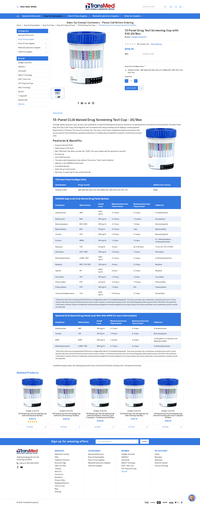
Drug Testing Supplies (53, 16)
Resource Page (60, 463)
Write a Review (156, 44)
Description (58, 113)
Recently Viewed (161, 463)
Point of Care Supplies (78, 16)
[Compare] (175, 7)
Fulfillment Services (62, 460)
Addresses (158, 460)
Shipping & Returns (62, 483)
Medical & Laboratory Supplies (106, 16)
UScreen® (22, 71)
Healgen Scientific (25, 63)
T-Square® (22, 96)
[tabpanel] (32, 403)
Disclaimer (58, 477)
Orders (157, 454)
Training (58, 469)
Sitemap (58, 492)
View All (21, 104)
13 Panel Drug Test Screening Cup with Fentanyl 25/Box (134, 415)
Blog (56, 489)
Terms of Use (60, 486)
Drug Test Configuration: (135, 66)
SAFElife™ (22, 67)
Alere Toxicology (24, 88)
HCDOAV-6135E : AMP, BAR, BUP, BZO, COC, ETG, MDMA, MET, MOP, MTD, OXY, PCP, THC (155, 71)
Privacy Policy (60, 480)
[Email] (82, 103)
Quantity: (128, 76)
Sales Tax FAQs (60, 466)
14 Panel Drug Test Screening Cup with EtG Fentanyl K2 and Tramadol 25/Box (168, 416)
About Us (58, 472)
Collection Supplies (132, 16)
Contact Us (59, 474)
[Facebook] (78, 103)
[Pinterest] (93, 103)
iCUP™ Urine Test (24, 79)
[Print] (85, 103)
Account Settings (161, 466)
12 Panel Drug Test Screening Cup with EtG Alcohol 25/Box (32, 415)
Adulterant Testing (62, 454)
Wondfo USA (22, 100)
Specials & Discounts (31, 16)
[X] (89, 103)
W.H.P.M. (21, 92)
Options (30, 427)
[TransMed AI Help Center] (191, 497)
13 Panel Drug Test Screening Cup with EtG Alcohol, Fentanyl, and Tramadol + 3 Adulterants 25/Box (100, 416)
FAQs (56, 457)
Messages (158, 457)
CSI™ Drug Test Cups (25, 83)
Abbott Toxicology (25, 75)
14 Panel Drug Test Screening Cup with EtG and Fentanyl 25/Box (66, 415)
